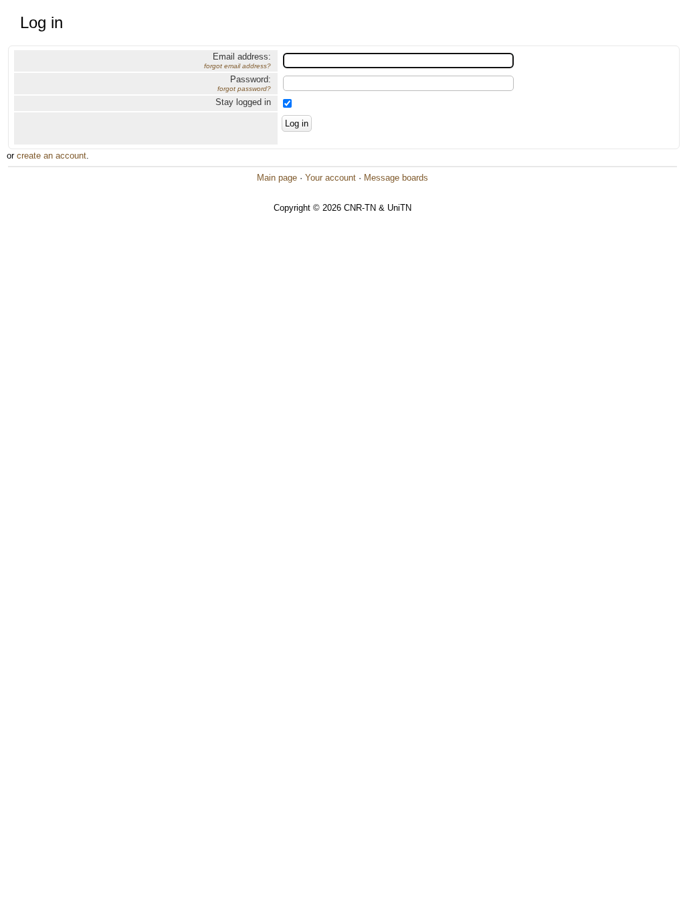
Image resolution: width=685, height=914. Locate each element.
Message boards (396, 178)
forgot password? (244, 88)
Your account (330, 178)
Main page (277, 178)
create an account (51, 156)
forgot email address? (237, 66)
